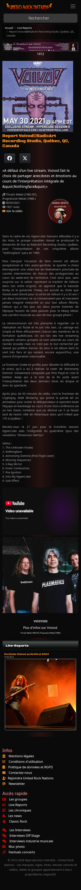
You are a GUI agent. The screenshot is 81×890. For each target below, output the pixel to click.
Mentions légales (21, 756)
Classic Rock (18, 821)
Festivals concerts (22, 852)
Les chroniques (20, 810)
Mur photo (17, 846)
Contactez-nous (20, 772)
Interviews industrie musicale (31, 841)
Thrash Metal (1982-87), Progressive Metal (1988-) (40, 633)
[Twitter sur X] (25, 158)
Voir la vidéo (14, 211)
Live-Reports (24, 28)
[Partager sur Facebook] (9, 158)
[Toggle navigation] (72, 6)
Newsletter (17, 784)
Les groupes (18, 799)
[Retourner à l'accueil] (29, 6)
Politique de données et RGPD (30, 767)
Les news (15, 816)
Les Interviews (20, 830)
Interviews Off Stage (24, 835)
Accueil (9, 28)
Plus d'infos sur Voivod (40, 627)
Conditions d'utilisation (26, 761)
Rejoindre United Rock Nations (30, 778)
